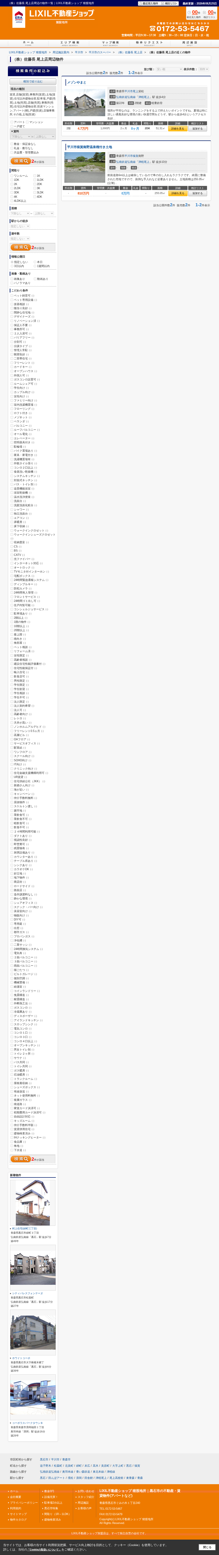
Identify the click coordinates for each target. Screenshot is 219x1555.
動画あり (42, 278)
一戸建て (19, 126)
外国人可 (21, 375)
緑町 (79, 1465)
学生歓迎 (21, 689)
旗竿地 (20, 810)
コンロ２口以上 (25, 467)
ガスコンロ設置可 (27, 379)
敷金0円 (49, 1491)
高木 (95, 1465)
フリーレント (24, 362)
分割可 (20, 341)
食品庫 (20, 1141)
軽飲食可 (21, 823)
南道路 (20, 1104)
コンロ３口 (22, 1037)
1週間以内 (43, 266)
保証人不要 (22, 325)
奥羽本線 (67, 1471)
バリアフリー (24, 337)
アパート (19, 122)
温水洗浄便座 (24, 497)
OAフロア (22, 739)
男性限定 (21, 680)
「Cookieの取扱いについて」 (44, 1549)
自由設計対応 (24, 1116)
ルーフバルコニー (27, 429)
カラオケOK (23, 869)
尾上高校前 (116, 1477)
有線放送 (21, 1091)
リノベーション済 (27, 320)
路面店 (20, 890)
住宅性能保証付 (25, 668)
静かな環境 (22, 898)
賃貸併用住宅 (24, 1129)
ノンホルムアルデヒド (29, 726)
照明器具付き (24, 442)
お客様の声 (85, 1508)
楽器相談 (21, 304)
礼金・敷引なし (23, 148)
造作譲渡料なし (25, 894)
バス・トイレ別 (25, 484)
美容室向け (22, 911)
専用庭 (20, 923)
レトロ (20, 718)
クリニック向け (25, 768)
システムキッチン (27, 476)
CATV (19, 554)
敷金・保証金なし (25, 143)
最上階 (20, 634)
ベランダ (21, 421)
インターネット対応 (28, 563)
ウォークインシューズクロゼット (33, 536)
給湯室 (20, 986)
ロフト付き (22, 413)
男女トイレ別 (24, 1049)
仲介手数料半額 (25, 1125)
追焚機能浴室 (24, 488)
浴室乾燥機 (22, 492)
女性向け (21, 396)
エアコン (21, 517)
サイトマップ (18, 1514)
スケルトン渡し (25, 806)
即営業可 (21, 844)
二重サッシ (22, 944)
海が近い (21, 789)
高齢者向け (22, 714)
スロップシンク (25, 1024)
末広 (87, 1465)
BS (17, 550)
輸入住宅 (21, 672)
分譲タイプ (22, 346)
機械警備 (21, 982)
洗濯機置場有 (24, 459)
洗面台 (20, 501)
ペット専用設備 (25, 299)
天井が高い (22, 722)
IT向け (20, 764)
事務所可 (21, 329)
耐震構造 (21, 999)
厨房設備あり (24, 852)
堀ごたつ (21, 970)
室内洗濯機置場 (25, 404)
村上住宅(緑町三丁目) (24, 1228)
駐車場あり (22, 613)
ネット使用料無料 (27, 1095)
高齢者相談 (22, 659)
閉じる (207, 1547)
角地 (18, 1145)
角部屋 (20, 642)
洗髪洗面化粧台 (25, 505)
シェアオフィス (25, 902)
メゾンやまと (76, 82)
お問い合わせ (86, 1491)
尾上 (135, 91)
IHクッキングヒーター (29, 1137)
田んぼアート (56, 1477)
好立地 (20, 873)
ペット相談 (22, 647)
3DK (16, 192)
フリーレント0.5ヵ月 (29, 731)
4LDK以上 (20, 200)
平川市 (128, 91)
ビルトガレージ (25, 974)
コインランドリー (27, 991)
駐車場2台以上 (53, 1502)
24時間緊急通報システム (31, 580)
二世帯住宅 (22, 358)
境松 (70, 1477)
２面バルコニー (25, 957)
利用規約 (15, 1508)
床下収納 (21, 526)
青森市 (66, 1459)
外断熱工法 (22, 1003)
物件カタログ (18, 1519)
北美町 (69, 1465)
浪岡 (79, 1477)
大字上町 (117, 1465)
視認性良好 (22, 839)
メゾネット (22, 417)
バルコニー (22, 425)
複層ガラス (22, 1099)
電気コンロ (22, 1028)
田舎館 (88, 1477)
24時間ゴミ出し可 (27, 600)
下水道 (20, 1150)
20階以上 (21, 630)
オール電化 (22, 434)
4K (15, 196)
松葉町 (58, 1465)
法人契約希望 (24, 705)
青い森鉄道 (83, 1471)
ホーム (14, 1491)
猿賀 (135, 155)
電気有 (20, 953)
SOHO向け (22, 760)
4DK (39, 196)
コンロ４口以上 (25, 1041)
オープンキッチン (27, 1045)
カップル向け (24, 392)
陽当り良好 (22, 308)
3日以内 (19, 266)
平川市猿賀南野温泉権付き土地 (89, 147)
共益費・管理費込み (26, 152)
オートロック (24, 567)
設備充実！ (51, 1497)
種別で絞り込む (33, 81)
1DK (16, 179)
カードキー (22, 366)
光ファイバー (24, 559)
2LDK (17, 188)
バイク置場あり (25, 450)
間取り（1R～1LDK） (57, 1514)
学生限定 (21, 684)
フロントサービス (27, 596)
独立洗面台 (22, 513)
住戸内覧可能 (24, 605)
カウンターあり (25, 856)
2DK (39, 184)
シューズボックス (27, 1087)
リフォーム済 (24, 651)
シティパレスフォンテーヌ (27, 1293)
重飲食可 (21, 814)
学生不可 (21, 697)
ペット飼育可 (24, 295)
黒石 (129, 1465)
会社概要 (15, 1497)
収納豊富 (21, 542)
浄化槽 (20, 940)
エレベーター (24, 438)
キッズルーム (24, 1120)
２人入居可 (22, 333)
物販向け (21, 915)
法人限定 (21, 701)
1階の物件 (22, 621)
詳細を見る (177, 128)
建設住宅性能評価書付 (29, 663)
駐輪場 (20, 446)
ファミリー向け (25, 400)
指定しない (21, 262)
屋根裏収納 (22, 1083)
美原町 (105, 1465)
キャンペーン (24, 793)
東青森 (130, 1477)
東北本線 (98, 1471)
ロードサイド (24, 886)
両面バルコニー (25, 965)
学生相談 (21, 693)
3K (38, 188)
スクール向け (24, 756)
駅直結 (20, 747)
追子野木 (45, 1465)
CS (17, 546)
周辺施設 (83, 1502)
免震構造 (21, 995)
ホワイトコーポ (21, 1358)
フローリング (24, 408)
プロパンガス (24, 936)
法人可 (20, 710)
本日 (40, 262)
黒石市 (44, 1459)
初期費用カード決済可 (29, 1112)
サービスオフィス (27, 743)
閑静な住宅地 (24, 312)
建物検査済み (24, 1133)
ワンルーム (21, 175)
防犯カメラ (22, 588)
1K (38, 175)
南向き (20, 638)
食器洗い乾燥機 (25, 471)
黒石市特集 (51, 1508)
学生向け (21, 387)
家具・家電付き (25, 455)
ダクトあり (22, 835)
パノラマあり (22, 283)
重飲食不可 (22, 819)
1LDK (40, 179)
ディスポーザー (25, 1016)
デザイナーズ (24, 316)
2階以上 (20, 617)
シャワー (21, 509)
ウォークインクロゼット (31, 530)
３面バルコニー (25, 961)
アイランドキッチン (28, 1020)
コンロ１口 (22, 1032)
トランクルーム (25, 1078)
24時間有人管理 (25, 592)
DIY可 (19, 919)
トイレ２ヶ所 (24, 1053)
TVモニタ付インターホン (31, 571)
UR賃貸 (20, 777)
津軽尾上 (143, 97)
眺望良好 (21, 354)
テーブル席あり (25, 860)
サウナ (20, 1057)
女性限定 (21, 655)
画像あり (19, 278)
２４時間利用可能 (27, 831)
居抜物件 (21, 802)
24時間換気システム (28, 949)
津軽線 (111, 1471)
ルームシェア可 (25, 383)
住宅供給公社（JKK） (29, 781)
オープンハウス (25, 371)
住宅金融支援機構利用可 (31, 773)
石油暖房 (21, 1074)
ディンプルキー (25, 584)
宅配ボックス (24, 575)
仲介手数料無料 (25, 798)
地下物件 (21, 877)
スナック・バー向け (28, 907)
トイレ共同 (22, 1066)
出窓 (18, 928)
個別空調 (21, 978)
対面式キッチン (25, 480)
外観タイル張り (25, 463)
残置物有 (21, 848)
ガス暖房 (21, 1070)
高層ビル (21, 735)
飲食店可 (21, 676)
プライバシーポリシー (24, 1502)
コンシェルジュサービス (31, 609)
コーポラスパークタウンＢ (27, 1422)
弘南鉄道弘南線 (126, 97)
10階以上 (21, 626)
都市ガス (21, 932)
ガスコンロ (22, 1007)
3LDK (40, 192)
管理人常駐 (22, 350)
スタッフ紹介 (86, 1497)
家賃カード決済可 (27, 1108)
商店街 (20, 881)
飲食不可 (21, 827)
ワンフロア (22, 752)
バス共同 (21, 1062)
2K (15, 184)
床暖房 (20, 522)
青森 (140, 1477)
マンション (36, 122)
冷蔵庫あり (22, 1011)
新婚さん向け (24, 785)
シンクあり (22, 865)
